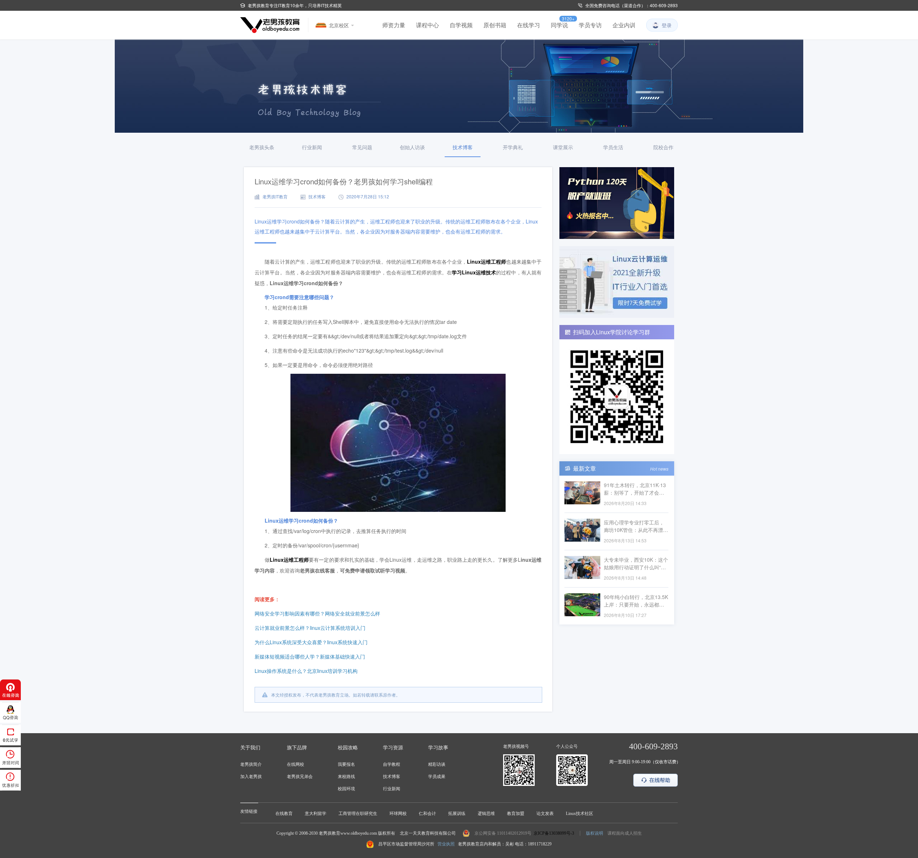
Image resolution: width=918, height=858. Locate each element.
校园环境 (346, 788)
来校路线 (346, 776)
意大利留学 (315, 813)
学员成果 (436, 776)
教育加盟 (515, 813)
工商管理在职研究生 (358, 813)
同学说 (559, 25)
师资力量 (393, 25)
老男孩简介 (251, 764)
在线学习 (528, 25)
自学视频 (461, 25)
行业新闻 (391, 788)
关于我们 (250, 747)
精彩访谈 (436, 764)
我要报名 (346, 764)
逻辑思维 (486, 813)
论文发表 (545, 813)
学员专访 (590, 25)
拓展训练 (456, 813)
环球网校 (398, 813)
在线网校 (295, 764)
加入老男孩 (251, 776)
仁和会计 (427, 813)
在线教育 (284, 813)
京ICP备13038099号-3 (554, 833)
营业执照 (446, 844)
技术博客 (391, 776)
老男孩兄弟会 (300, 776)
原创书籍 (494, 25)
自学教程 (391, 764)
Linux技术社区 (579, 813)
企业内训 (623, 25)
